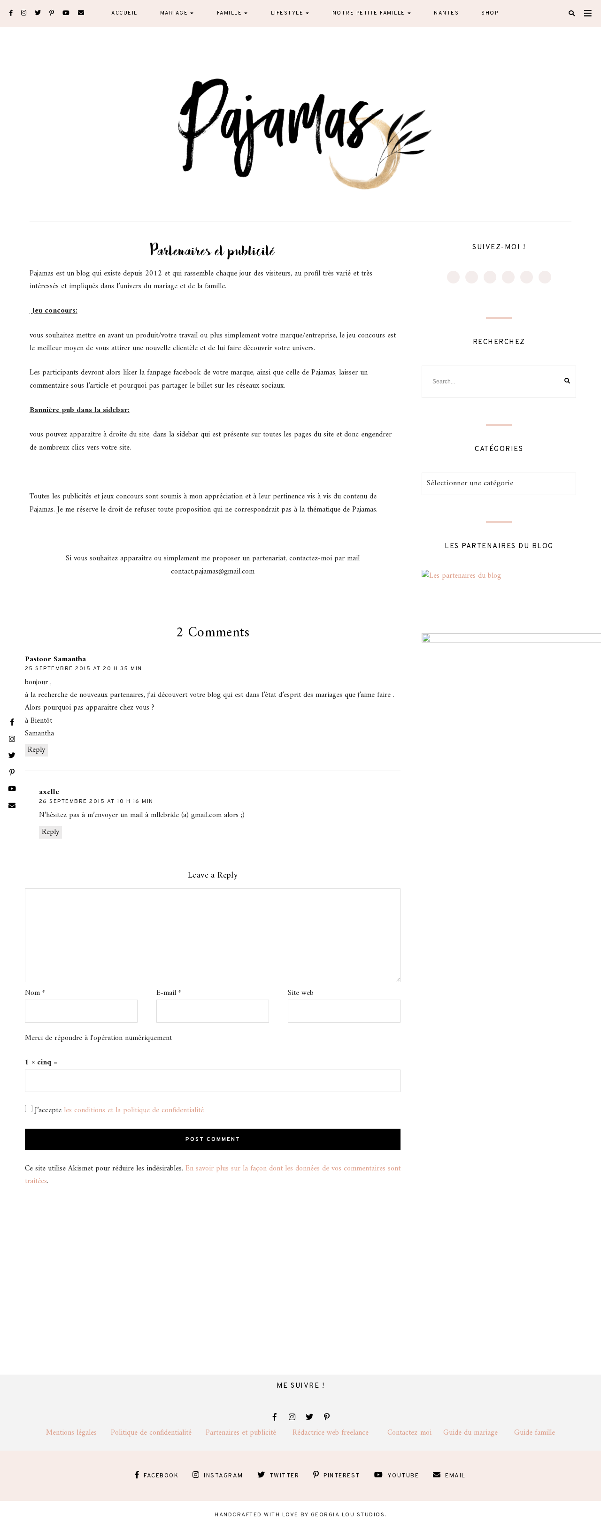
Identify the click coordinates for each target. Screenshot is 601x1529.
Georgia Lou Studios (348, 1515)
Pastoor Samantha (55, 659)
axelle (49, 792)
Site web (301, 993)
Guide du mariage (478, 1432)
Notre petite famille (368, 13)
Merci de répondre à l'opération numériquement (98, 1038)
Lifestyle (287, 13)
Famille (229, 13)
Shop (489, 13)
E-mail (169, 993)
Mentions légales (78, 1432)
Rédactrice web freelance (340, 1432)
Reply (36, 750)
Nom (35, 993)
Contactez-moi (415, 1432)
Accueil (124, 13)
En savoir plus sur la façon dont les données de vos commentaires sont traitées (213, 1175)
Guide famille (534, 1432)
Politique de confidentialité (158, 1432)
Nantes (446, 13)
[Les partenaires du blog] (461, 575)
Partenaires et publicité (249, 1432)
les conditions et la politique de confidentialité (134, 1110)
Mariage (174, 13)
